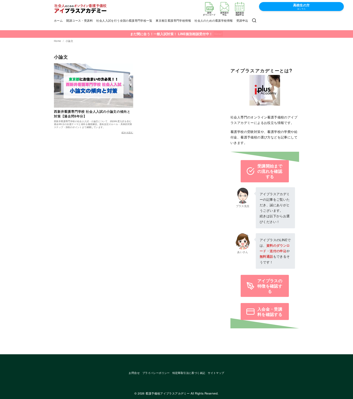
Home (58, 40)
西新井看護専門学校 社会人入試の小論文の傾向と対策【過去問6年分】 (92, 113)
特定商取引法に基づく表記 (188, 373)
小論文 (69, 40)
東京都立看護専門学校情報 (173, 20)
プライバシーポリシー (156, 373)
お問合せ (134, 373)
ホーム (58, 20)
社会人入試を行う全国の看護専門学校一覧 (124, 20)
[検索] (254, 21)
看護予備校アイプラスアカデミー (167, 393)
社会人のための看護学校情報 (213, 20)
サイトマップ (216, 373)
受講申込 (242, 20)
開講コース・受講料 (79, 20)
